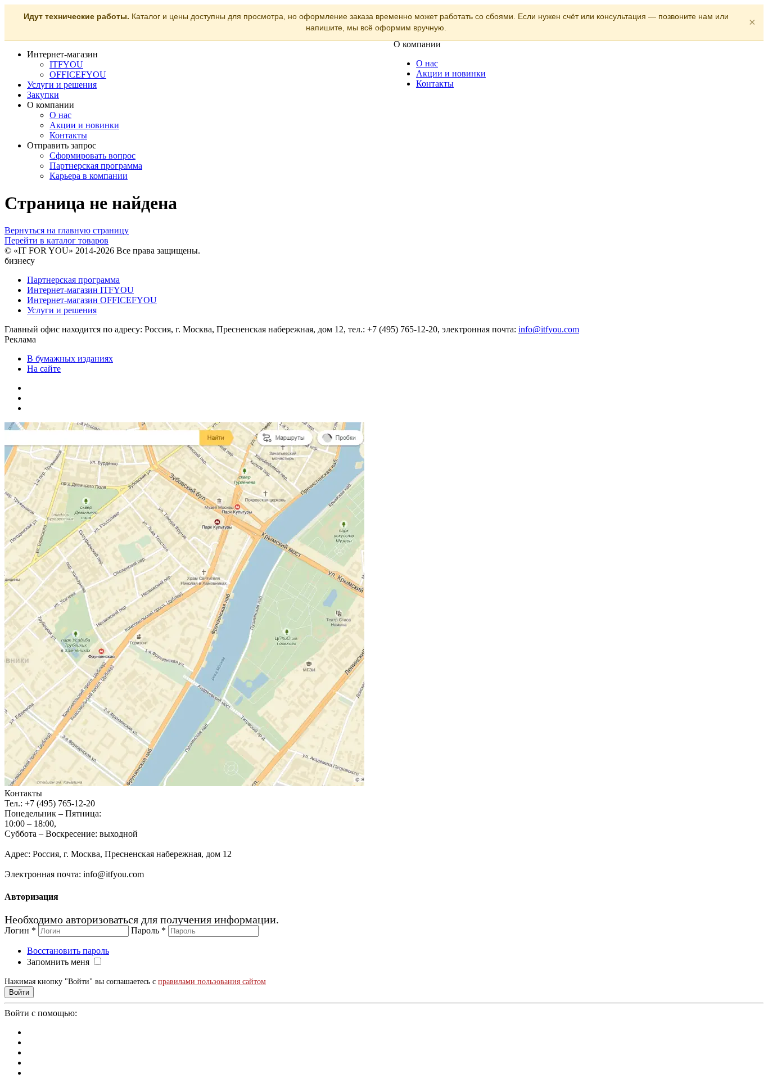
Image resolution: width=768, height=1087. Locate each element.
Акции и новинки (84, 125)
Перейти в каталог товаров (56, 240)
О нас (60, 115)
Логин (20, 930)
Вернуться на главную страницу (66, 230)
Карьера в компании (88, 176)
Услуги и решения (62, 84)
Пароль (148, 930)
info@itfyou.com (548, 329)
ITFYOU (66, 64)
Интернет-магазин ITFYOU (80, 290)
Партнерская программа (95, 165)
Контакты (68, 135)
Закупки (43, 95)
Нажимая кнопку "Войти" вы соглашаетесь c (135, 981)
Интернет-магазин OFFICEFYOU (92, 300)
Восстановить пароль (68, 950)
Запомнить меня (58, 962)
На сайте (44, 368)
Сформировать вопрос (92, 155)
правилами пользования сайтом (212, 981)
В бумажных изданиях (70, 358)
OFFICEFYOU (77, 74)
